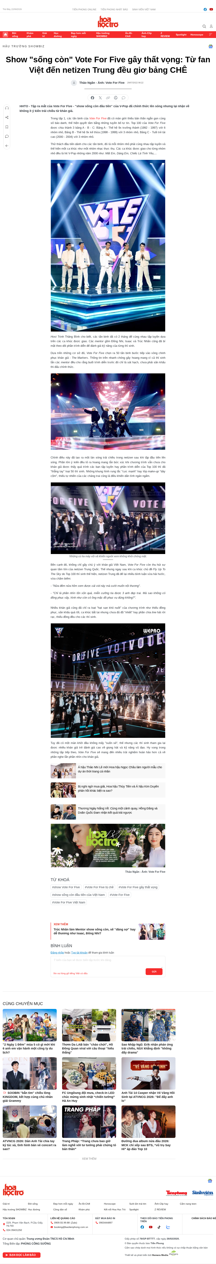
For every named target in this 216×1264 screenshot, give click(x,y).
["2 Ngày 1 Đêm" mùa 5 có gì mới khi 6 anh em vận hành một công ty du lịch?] (30, 1025)
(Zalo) (74, 1222)
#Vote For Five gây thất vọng (138, 887)
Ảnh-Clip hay (147, 34)
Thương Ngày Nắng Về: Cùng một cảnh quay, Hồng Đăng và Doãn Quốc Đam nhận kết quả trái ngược (117, 810)
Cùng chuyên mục (23, 1003)
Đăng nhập (57, 952)
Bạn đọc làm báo (22, 1255)
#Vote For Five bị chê (99, 887)
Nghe (7, 108)
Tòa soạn (9, 1218)
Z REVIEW (165, 34)
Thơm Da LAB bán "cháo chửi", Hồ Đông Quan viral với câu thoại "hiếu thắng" (88, 1048)
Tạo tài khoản (79, 952)
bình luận (123, 98)
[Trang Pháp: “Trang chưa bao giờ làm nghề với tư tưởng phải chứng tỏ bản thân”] (89, 1121)
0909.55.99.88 (62, 1222)
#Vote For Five (120, 895)
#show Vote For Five (66, 887)
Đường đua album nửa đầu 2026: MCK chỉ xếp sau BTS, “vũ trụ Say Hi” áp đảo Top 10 (146, 1145)
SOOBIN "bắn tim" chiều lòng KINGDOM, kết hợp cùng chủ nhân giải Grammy (28, 1096)
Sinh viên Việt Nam (144, 9)
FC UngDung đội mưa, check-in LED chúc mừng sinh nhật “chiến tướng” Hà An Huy (88, 1096)
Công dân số (60, 1209)
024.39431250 (14, 1230)
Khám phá (30, 34)
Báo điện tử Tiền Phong (108, 22)
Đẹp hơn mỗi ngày (78, 34)
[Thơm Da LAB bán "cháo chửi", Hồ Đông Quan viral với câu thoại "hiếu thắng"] (89, 1025)
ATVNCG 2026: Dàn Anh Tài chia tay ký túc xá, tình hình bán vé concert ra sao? (29, 1145)
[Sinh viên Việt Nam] (202, 1194)
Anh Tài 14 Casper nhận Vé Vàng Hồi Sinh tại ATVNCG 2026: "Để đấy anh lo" (148, 1096)
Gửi (154, 971)
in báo (115, 98)
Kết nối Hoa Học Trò (115, 1209)
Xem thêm (210, 34)
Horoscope (197, 34)
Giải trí (44, 34)
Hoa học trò (13, 1190)
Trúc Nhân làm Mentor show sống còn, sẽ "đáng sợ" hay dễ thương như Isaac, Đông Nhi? (95, 931)
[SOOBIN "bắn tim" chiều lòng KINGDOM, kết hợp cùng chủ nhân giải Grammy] (30, 1073)
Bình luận (7, 136)
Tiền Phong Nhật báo (114, 9)
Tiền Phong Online (84, 9)
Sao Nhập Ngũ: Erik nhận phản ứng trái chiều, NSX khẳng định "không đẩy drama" (147, 1048)
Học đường (58, 34)
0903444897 (106, 1222)
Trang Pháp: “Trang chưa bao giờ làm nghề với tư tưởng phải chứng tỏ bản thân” (89, 1145)
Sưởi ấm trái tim (137, 1203)
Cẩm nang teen (188, 1203)
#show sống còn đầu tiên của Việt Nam (78, 895)
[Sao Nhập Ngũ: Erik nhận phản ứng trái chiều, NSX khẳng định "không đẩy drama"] (149, 1025)
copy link (108, 98)
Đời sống (15, 34)
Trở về (7, 145)
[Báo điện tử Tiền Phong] (176, 1194)
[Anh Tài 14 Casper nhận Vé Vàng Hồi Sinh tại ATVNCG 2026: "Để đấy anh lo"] (149, 1073)
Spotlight (181, 34)
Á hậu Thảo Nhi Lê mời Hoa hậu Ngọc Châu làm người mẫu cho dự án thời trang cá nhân (120, 769)
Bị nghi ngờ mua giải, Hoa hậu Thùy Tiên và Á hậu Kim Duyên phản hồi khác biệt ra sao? (118, 788)
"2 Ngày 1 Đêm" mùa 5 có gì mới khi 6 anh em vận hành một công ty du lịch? (29, 1048)
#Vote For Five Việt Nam (68, 902)
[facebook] (205, 9)
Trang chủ (5, 34)
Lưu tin (7, 127)
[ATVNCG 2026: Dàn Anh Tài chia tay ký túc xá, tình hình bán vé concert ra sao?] (30, 1121)
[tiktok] (161, 1227)
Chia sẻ (7, 117)
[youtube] (211, 9)
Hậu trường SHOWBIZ (103, 34)
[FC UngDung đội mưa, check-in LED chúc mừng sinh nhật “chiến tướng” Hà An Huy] (89, 1073)
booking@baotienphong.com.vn (71, 1227)
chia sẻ (92, 98)
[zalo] (170, 1227)
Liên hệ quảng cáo (62, 1218)
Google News (210, 46)
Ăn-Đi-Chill (128, 34)
